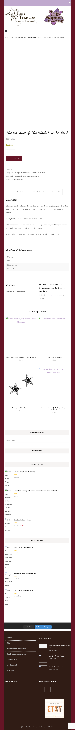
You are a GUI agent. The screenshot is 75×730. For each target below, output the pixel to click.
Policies (10, 670)
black (11, 176)
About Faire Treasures (16, 648)
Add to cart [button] (54, 335)
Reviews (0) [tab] (56, 192)
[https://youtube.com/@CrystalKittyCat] (53, 689)
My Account (12, 665)
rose (37, 176)
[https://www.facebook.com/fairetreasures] (42, 689)
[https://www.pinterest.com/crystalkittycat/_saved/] (59, 689)
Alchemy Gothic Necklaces (22, 173)
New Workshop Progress (57, 656)
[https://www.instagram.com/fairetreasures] (47, 689)
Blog (9, 643)
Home (9, 638)
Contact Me (12, 659)
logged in (53, 295)
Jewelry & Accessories (38, 173)
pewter (26, 176)
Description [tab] (20, 192)
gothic (16, 176)
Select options (21, 335)
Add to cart (14, 158)
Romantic (32, 176)
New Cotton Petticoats (56, 667)
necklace (21, 176)
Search (66, 440)
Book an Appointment (16, 654)
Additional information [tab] (38, 192)
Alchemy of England (17, 180)
